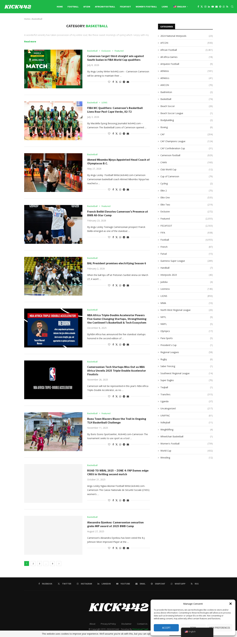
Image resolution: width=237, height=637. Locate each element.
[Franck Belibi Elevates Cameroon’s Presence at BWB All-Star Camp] (53, 224)
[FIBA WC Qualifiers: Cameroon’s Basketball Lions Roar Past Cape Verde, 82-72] (53, 120)
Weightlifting (186, 429)
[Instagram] (205, 6)
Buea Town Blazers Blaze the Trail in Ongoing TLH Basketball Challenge (116, 420)
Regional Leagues (186, 352)
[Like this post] (109, 81)
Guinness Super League (186, 260)
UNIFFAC (186, 415)
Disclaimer (126, 623)
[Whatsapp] (224, 6)
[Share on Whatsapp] (120, 81)
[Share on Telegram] (124, 81)
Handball (186, 267)
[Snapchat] (220, 6)
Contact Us (142, 623)
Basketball (186, 99)
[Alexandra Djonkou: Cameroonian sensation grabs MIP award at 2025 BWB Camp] (53, 535)
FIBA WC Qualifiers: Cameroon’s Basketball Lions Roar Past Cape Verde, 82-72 (115, 109)
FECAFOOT (125, 6)
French (186, 246)
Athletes (186, 71)
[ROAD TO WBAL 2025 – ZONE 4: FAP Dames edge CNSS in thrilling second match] (53, 483)
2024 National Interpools (186, 35)
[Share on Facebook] (113, 81)
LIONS (165, 6)
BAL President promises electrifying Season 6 (116, 263)
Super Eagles (186, 380)
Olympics (186, 331)
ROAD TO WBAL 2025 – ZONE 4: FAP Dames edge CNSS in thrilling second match (117, 472)
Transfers (186, 394)
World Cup (186, 450)
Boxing (186, 127)
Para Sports (186, 338)
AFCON (86, 6)
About (92, 623)
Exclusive (186, 211)
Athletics (186, 78)
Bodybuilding (186, 120)
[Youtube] (213, 6)
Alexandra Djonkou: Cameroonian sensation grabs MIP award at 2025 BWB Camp (115, 524)
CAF (186, 134)
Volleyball (186, 422)
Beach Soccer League (186, 113)
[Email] (216, 6)
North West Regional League (186, 309)
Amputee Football (186, 63)
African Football (105, 6)
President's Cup (186, 345)
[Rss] (227, 6)
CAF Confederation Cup (186, 148)
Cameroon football (186, 155)
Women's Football (186, 443)
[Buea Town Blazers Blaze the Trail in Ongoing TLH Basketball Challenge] (53, 431)
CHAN (186, 162)
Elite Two (186, 204)
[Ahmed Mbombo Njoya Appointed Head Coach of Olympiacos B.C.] (53, 172)
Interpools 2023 (186, 274)
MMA (186, 303)
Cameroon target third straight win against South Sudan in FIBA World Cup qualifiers (115, 58)
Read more (30, 41)
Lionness (186, 288)
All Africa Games (186, 56)
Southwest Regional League (186, 373)
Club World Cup (186, 169)
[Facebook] (198, 6)
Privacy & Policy (108, 623)
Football (73, 6)
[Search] (232, 6)
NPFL (186, 317)
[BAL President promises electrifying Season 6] (53, 276)
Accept (166, 627)
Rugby (186, 359)
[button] (230, 603)
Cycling (186, 183)
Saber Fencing (186, 366)
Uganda (186, 401)
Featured (186, 218)
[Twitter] (202, 6)
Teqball (186, 387)
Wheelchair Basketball (186, 436)
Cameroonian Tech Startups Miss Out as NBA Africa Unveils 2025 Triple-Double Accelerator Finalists (116, 370)
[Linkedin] (209, 6)
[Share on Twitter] (116, 81)
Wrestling (186, 457)
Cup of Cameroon (186, 176)
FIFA (186, 232)
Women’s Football (146, 6)
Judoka (186, 281)
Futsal (186, 253)
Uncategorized (186, 408)
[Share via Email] (128, 81)
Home (60, 6)
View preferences (219, 627)
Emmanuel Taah (140, 629)
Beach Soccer (186, 106)
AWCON (186, 85)
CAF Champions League (186, 141)
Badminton (186, 92)
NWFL (186, 324)
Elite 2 (186, 190)
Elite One (186, 197)
